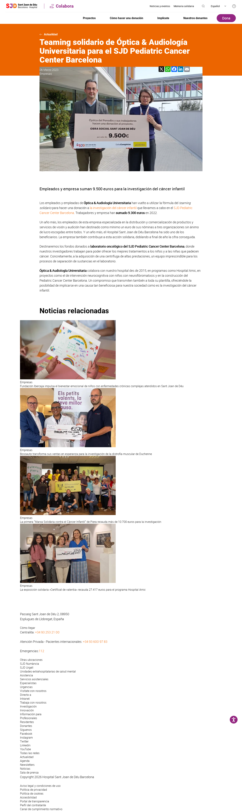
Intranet (25, 699)
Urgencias (26, 687)
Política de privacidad (33, 790)
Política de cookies (31, 793)
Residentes (27, 722)
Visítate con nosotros (33, 691)
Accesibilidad (28, 797)
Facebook (26, 734)
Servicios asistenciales (34, 679)
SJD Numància (29, 664)
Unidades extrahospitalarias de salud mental (48, 671)
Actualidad (51, 34)
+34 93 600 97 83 (95, 641)
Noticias (25, 769)
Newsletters (27, 765)
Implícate (163, 18)
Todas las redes (30, 753)
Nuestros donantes (195, 18)
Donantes (26, 726)
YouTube (25, 749)
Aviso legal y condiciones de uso (40, 786)
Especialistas (28, 683)
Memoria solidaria (184, 6)
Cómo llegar (27, 628)
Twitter (24, 741)
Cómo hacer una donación (126, 18)
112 (41, 651)
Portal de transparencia (34, 801)
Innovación (27, 710)
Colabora (65, 6)
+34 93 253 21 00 (47, 632)
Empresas (46, 74)
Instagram (26, 737)
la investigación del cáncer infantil (113, 208)
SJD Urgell (26, 667)
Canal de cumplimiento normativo (41, 809)
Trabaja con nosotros (33, 702)
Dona (226, 18)
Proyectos (89, 18)
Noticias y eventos (160, 6)
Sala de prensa (29, 772)
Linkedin (25, 745)
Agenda (25, 761)
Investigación (28, 706)
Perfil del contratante (33, 805)
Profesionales (28, 718)
